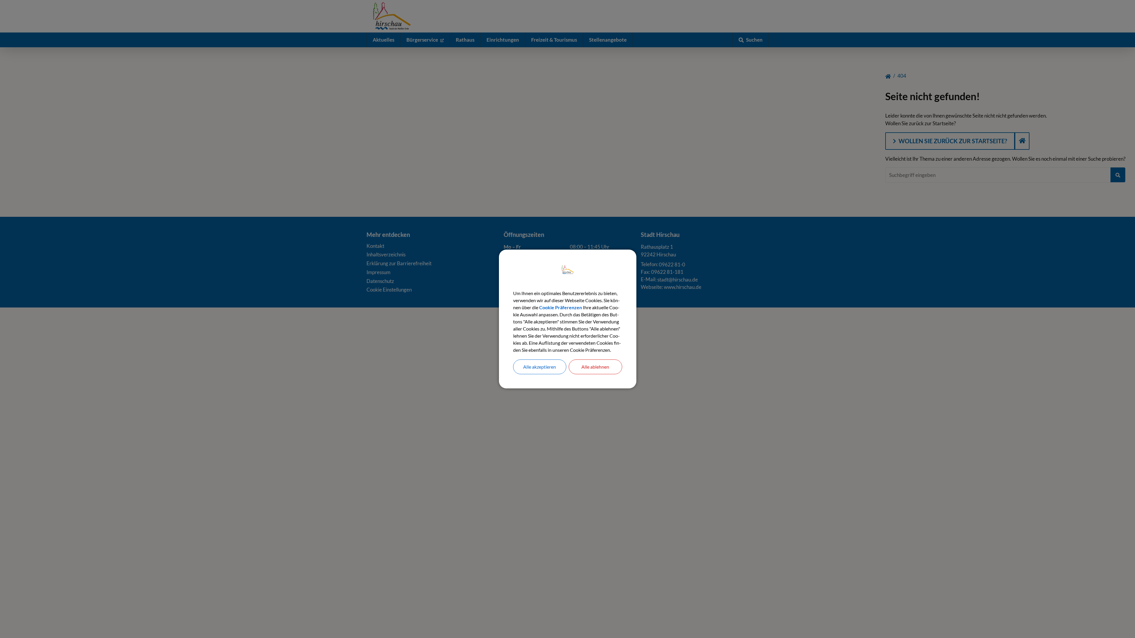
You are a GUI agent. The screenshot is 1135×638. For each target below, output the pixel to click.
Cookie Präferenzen (560, 307)
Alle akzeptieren (539, 367)
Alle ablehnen (595, 367)
